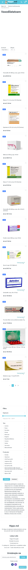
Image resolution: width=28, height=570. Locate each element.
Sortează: (3, 47)
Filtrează (6, 479)
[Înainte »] (18, 385)
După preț (5, 413)
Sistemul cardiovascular (14, 6)
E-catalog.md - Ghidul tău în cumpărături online (14, 545)
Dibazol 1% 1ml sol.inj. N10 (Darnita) (12, 100)
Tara (4, 423)
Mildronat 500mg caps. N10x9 (10, 154)
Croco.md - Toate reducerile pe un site (14, 547)
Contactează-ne (14, 543)
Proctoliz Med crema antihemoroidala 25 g (14, 320)
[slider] (3, 416)
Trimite (23, 557)
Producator (6, 452)
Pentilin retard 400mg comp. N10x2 (12, 238)
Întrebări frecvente (14, 541)
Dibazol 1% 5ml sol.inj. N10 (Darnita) (12, 182)
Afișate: (12, 47)
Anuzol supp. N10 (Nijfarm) (10, 265)
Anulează (14, 479)
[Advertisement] (14, 31)
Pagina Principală (14, 539)
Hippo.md (3, 6)
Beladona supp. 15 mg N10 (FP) (11, 376)
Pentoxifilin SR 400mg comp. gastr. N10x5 (13, 73)
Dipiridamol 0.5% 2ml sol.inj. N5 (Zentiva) (13, 127)
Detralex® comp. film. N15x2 (10, 292)
